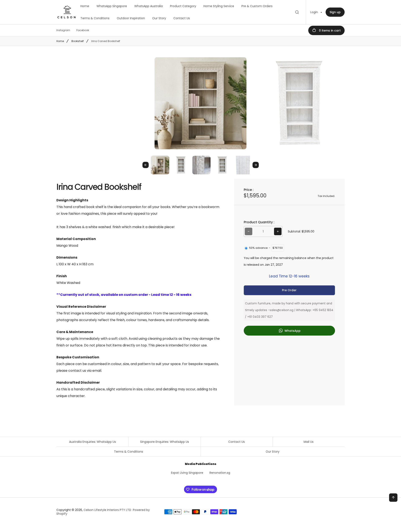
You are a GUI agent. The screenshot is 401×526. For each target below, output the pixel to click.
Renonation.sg (219, 473)
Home (84, 6)
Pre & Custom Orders (257, 6)
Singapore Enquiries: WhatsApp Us (164, 442)
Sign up (335, 12)
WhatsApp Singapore (111, 6)
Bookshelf (77, 41)
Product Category (183, 6)
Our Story (159, 18)
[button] (160, 165)
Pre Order (289, 290)
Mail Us (308, 442)
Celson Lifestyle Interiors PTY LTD (107, 510)
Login (314, 12)
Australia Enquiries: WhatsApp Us (92, 442)
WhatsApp (292, 331)
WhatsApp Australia (148, 6)
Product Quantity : (259, 222)
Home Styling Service (218, 6)
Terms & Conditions (94, 18)
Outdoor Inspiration (131, 18)
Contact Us (181, 18)
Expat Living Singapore (187, 473)
